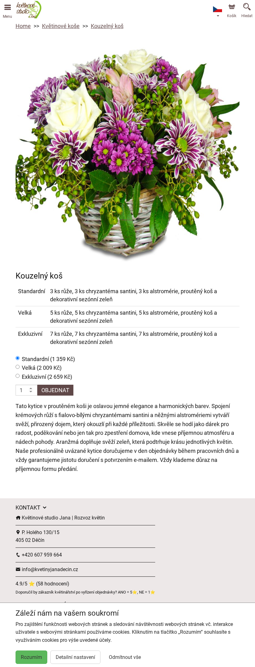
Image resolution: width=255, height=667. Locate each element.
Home (23, 26)
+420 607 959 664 (41, 555)
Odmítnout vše (125, 657)
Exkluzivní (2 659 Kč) (47, 376)
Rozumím (31, 657)
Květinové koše (61, 26)
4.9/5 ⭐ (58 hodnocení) (42, 584)
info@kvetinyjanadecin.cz (49, 569)
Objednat (55, 390)
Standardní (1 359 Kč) (48, 359)
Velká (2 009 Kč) (42, 367)
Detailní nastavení (75, 657)
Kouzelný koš (107, 26)
